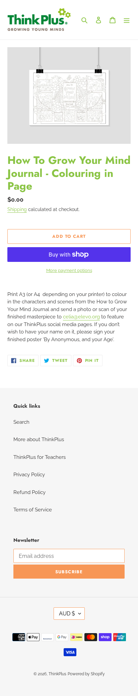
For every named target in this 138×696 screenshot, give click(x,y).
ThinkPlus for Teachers (39, 457)
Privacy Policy (29, 475)
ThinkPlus (57, 674)
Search (21, 422)
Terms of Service (32, 510)
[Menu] (127, 20)
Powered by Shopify (86, 674)
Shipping (17, 209)
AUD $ (67, 613)
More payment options (69, 270)
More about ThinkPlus (38, 439)
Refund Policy (29, 492)
